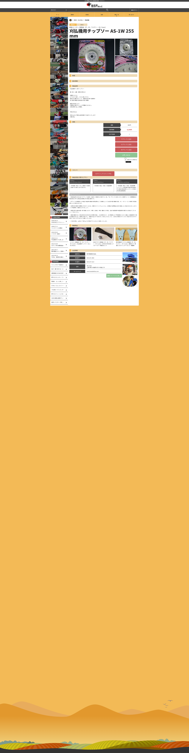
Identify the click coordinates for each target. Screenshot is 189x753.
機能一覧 (117, 14)
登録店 (87, 14)
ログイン (135, 10)
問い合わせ (131, 14)
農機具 (72, 14)
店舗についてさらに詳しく (114, 276)
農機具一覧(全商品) (78, 20)
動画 (102, 14)
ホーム (57, 14)
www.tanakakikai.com (93, 271)
